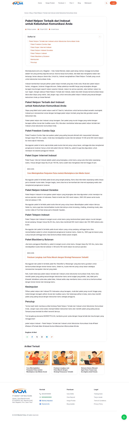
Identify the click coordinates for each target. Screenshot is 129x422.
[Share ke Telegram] (47, 337)
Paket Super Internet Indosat (41, 47)
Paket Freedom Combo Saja (41, 44)
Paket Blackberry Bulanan (40, 56)
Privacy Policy (98, 404)
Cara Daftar (70, 394)
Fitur (71, 3)
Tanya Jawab (98, 397)
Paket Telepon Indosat (39, 53)
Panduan (61, 3)
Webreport (88, 3)
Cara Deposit (71, 397)
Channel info (45, 404)
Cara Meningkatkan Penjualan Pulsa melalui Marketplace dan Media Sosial (58, 173)
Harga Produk (50, 3)
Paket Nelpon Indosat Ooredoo (42, 50)
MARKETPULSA (49, 316)
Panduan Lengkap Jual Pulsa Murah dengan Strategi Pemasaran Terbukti (57, 257)
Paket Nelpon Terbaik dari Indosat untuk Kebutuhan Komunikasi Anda (54, 41)
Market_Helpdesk (47, 400)
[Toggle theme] (106, 3)
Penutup (34, 62)
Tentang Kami (98, 394)
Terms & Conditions (100, 400)
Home (40, 3)
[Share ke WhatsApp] (27, 337)
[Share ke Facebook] (32, 337)
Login (113, 3)
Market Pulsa (21, 415)
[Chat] (124, 417)
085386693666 (47, 397)
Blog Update (71, 404)
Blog (79, 3)
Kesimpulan (35, 59)
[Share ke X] (37, 337)
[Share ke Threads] (42, 337)
